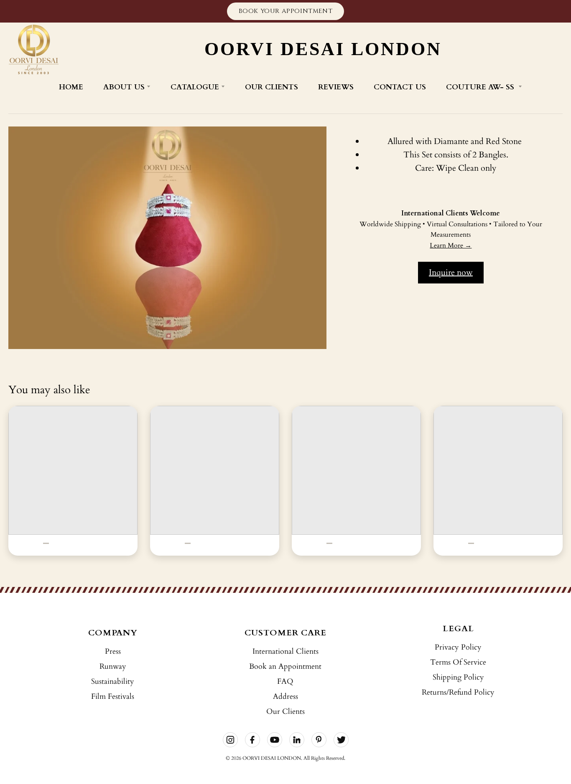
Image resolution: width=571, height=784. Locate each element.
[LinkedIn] (296, 739)
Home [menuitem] (71, 87)
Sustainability (112, 681)
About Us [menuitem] (124, 87)
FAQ (285, 681)
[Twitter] (341, 739)
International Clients (285, 651)
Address (285, 696)
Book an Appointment (285, 666)
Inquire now (451, 272)
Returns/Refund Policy (458, 692)
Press (113, 651)
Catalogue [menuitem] (195, 87)
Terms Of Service (458, 662)
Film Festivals (112, 696)
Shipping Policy (458, 677)
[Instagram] (230, 739)
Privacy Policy (458, 647)
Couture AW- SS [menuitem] (481, 87)
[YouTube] (274, 739)
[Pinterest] (318, 739)
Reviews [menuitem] (336, 87)
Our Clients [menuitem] (271, 87)
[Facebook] (252, 739)
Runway (112, 666)
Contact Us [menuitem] (400, 87)
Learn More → (451, 245)
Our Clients (285, 711)
